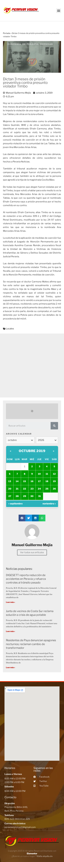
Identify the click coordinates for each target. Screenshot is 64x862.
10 (39, 474)
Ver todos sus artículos (32, 552)
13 (9, 481)
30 (31, 496)
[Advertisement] (32, 365)
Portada (6, 33)
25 (46, 488)
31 (39, 496)
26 (54, 488)
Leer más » (10, 602)
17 (39, 481)
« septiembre (15, 503)
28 (17, 496)
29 (24, 496)
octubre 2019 (32, 451)
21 (17, 488)
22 (24, 488)
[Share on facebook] (22, 518)
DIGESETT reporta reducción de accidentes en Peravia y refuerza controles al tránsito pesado (26, 579)
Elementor (32, 853)
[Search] (54, 425)
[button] (58, 10)
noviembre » (49, 503)
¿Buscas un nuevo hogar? (32, 856)
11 (47, 474)
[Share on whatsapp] (42, 518)
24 (39, 488)
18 (47, 481)
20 (9, 488)
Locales (10, 328)
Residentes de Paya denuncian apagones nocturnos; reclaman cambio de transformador (31, 644)
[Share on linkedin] (35, 518)
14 (17, 481)
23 (32, 488)
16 (32, 481)
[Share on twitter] (28, 518)
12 (54, 474)
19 (54, 481)
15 (24, 481)
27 (9, 496)
